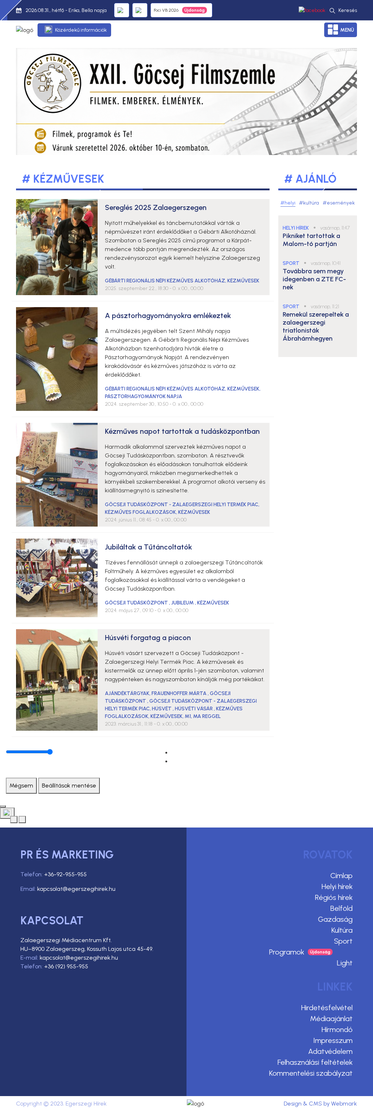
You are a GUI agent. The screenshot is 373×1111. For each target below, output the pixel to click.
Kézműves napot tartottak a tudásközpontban (182, 431)
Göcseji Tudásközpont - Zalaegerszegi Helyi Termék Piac (181, 504)
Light (345, 963)
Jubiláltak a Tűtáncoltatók (148, 547)
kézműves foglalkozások (140, 512)
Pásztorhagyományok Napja (143, 396)
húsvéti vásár (194, 709)
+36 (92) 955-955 (66, 966)
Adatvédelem (330, 1051)
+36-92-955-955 (65, 874)
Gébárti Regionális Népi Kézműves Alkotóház (165, 281)
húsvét (162, 709)
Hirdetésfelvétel (327, 1007)
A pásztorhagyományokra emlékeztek (168, 315)
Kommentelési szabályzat (311, 1073)
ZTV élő (140, 10)
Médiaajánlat (331, 1018)
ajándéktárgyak (127, 693)
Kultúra (342, 930)
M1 (188, 716)
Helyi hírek (337, 886)
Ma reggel (207, 716)
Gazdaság (335, 919)
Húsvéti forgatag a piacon (148, 637)
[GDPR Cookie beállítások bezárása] (3, 806)
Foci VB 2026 (166, 10)
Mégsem (21, 785)
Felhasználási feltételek (315, 1062)
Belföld (341, 908)
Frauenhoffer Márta (180, 693)
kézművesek (243, 281)
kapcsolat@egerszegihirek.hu (76, 888)
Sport (343, 941)
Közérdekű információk (81, 30)
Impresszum (333, 1040)
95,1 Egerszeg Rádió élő (121, 10)
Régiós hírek (334, 897)
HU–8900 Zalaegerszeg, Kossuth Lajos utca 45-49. (86, 948)
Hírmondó (337, 1029)
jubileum (183, 603)
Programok (286, 952)
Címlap (341, 875)
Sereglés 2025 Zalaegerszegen (156, 207)
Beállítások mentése (69, 785)
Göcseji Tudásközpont (137, 603)
